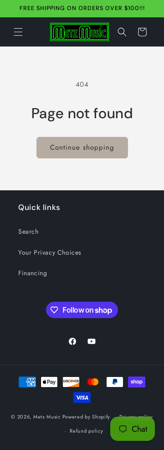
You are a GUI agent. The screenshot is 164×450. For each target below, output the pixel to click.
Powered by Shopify (86, 416)
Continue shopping (82, 147)
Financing (32, 272)
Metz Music (47, 416)
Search (28, 231)
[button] (18, 32)
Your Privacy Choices (50, 252)
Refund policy (86, 430)
